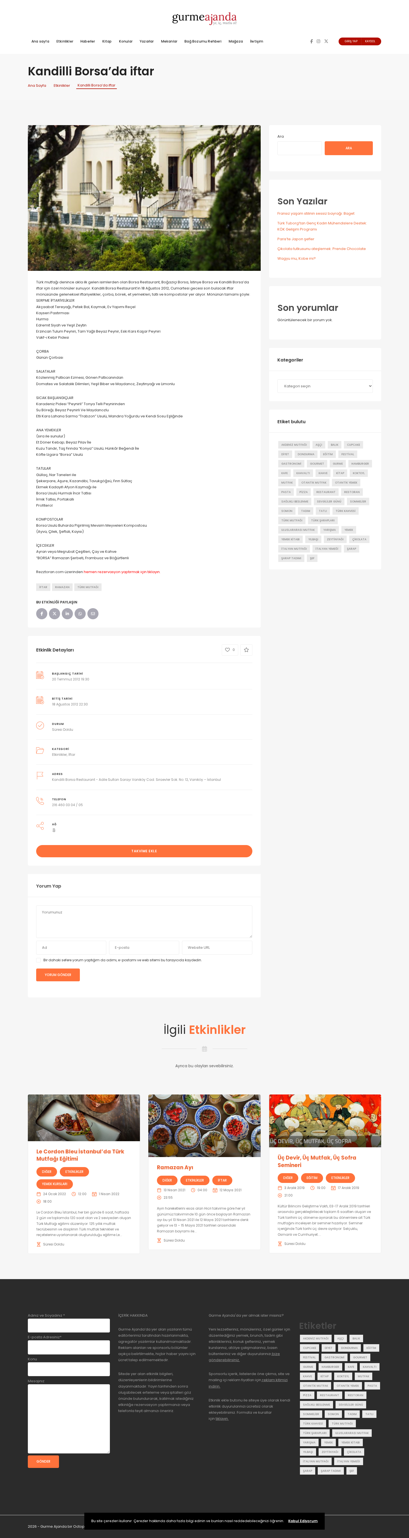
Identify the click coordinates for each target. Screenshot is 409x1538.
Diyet (285, 454)
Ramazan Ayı (175, 1167)
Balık (334, 445)
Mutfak (287, 482)
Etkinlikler (64, 41)
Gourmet (317, 463)
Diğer (46, 1171)
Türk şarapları (323, 520)
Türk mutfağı (87, 587)
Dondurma (306, 454)
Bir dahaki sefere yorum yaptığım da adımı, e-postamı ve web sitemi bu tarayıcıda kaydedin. (122, 960)
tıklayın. (222, 1418)
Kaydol (370, 41)
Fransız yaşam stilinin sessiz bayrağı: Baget (315, 213)
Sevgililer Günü (329, 501)
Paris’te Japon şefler (295, 239)
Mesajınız (36, 1381)
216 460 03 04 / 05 (67, 805)
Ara (280, 136)
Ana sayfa (40, 41)
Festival (347, 454)
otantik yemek (346, 482)
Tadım (305, 511)
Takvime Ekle (144, 851)
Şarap (351, 549)
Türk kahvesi (346, 511)
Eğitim (328, 454)
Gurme (338, 463)
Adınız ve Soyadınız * (46, 1315)
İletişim (256, 41)
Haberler (87, 41)
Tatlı (323, 511)
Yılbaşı (313, 539)
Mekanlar (169, 41)
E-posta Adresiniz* (44, 1337)
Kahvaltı (303, 473)
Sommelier (358, 501)
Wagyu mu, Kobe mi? (296, 258)
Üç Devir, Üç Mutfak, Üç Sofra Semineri (317, 1161)
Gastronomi (291, 463)
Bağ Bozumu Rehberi (202, 41)
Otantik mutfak (313, 482)
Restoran (352, 492)
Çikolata (359, 539)
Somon (286, 511)
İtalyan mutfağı (294, 549)
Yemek (348, 530)
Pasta (286, 492)
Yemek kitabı (290, 539)
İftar (43, 587)
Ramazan (62, 587)
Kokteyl (359, 473)
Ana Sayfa (37, 85)
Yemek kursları (54, 1184)
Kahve (323, 473)
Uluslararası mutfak (298, 530)
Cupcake (353, 445)
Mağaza (236, 41)
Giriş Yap (351, 41)
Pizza (303, 492)
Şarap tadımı (291, 558)
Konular (125, 41)
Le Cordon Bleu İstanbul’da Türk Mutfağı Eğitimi (80, 1155)
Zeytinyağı (335, 539)
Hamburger (360, 463)
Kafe (284, 473)
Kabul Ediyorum (303, 1521)
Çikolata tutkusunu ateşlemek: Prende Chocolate (321, 248)
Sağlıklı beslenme (294, 501)
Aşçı (319, 445)
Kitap (107, 41)
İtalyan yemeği (327, 549)
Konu (32, 1359)
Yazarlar (147, 41)
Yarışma (329, 530)
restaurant (326, 492)
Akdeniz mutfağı (294, 445)
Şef (312, 558)
